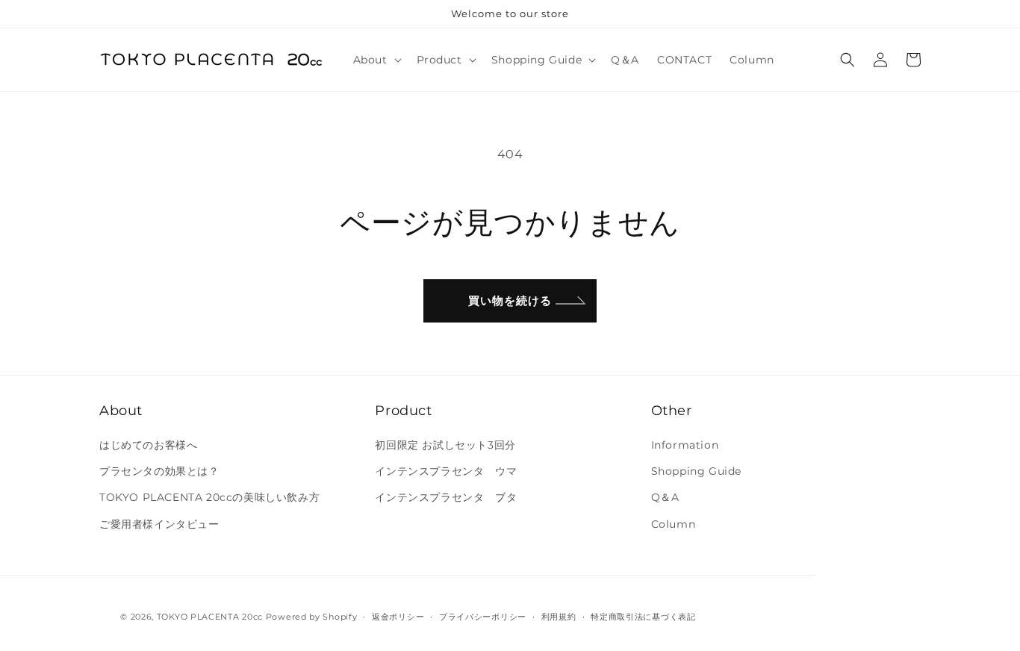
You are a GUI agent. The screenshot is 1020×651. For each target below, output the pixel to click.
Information (685, 445)
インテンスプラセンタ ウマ (446, 471)
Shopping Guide (696, 471)
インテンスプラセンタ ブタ (446, 497)
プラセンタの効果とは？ (159, 471)
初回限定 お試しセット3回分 (445, 445)
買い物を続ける (510, 300)
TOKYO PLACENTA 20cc (210, 616)
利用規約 (558, 616)
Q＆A (665, 497)
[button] (376, 59)
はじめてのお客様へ (148, 445)
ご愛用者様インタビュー (159, 524)
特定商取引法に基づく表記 (643, 616)
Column (673, 524)
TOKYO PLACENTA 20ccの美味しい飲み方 (209, 497)
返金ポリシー (398, 616)
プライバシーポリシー (482, 616)
